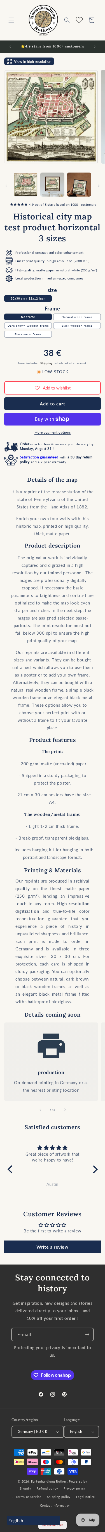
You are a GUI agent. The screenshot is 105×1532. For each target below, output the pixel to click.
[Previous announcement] (10, 46)
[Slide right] (99, 186)
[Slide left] (6, 186)
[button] (11, 20)
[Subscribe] (87, 1334)
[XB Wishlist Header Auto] (79, 20)
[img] (52, 1147)
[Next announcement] (94, 46)
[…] (26, 184)
